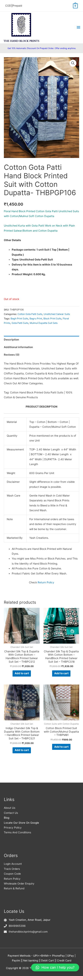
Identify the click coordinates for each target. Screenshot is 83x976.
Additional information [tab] (18, 347)
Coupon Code (12, 873)
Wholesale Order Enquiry (19, 883)
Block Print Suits (52, 318)
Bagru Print (36, 318)
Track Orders (12, 868)
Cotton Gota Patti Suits (30, 314)
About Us (9, 807)
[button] (72, 63)
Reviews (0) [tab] (11, 354)
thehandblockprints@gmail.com (28, 931)
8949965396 (17, 925)
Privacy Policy (13, 827)
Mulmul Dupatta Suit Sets (44, 323)
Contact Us (11, 812)
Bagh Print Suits (19, 318)
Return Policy (46, 582)
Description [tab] (11, 339)
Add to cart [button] (22, 673)
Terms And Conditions (17, 832)
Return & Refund (14, 888)
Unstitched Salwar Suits (57, 314)
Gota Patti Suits (20, 323)
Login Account (13, 863)
